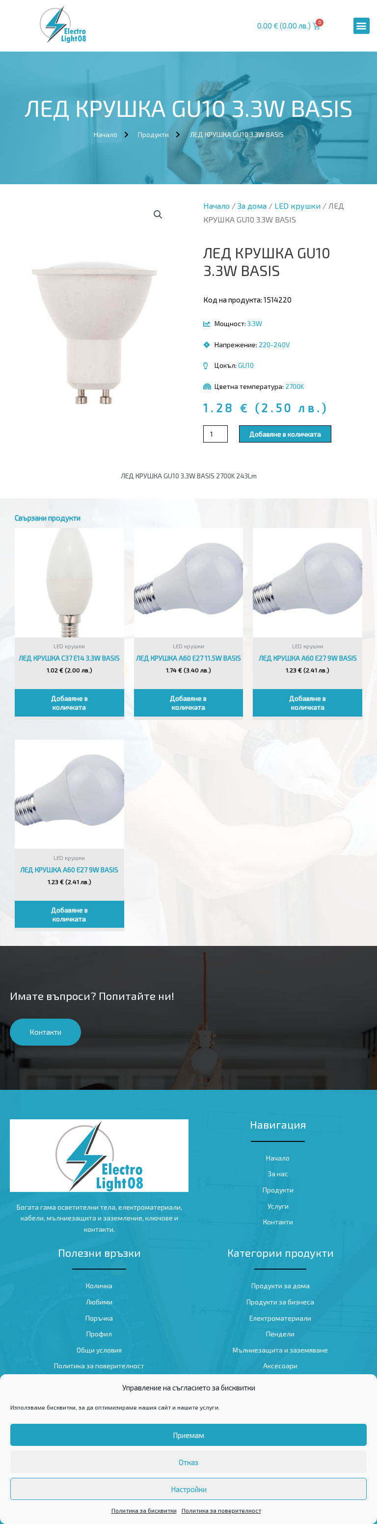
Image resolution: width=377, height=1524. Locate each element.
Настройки (189, 1489)
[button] (361, 26)
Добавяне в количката (285, 434)
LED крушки (297, 205)
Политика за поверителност (221, 1510)
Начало (216, 205)
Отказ (188, 1462)
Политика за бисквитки (144, 1510)
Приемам (188, 1435)
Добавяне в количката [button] (69, 702)
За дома (252, 205)
